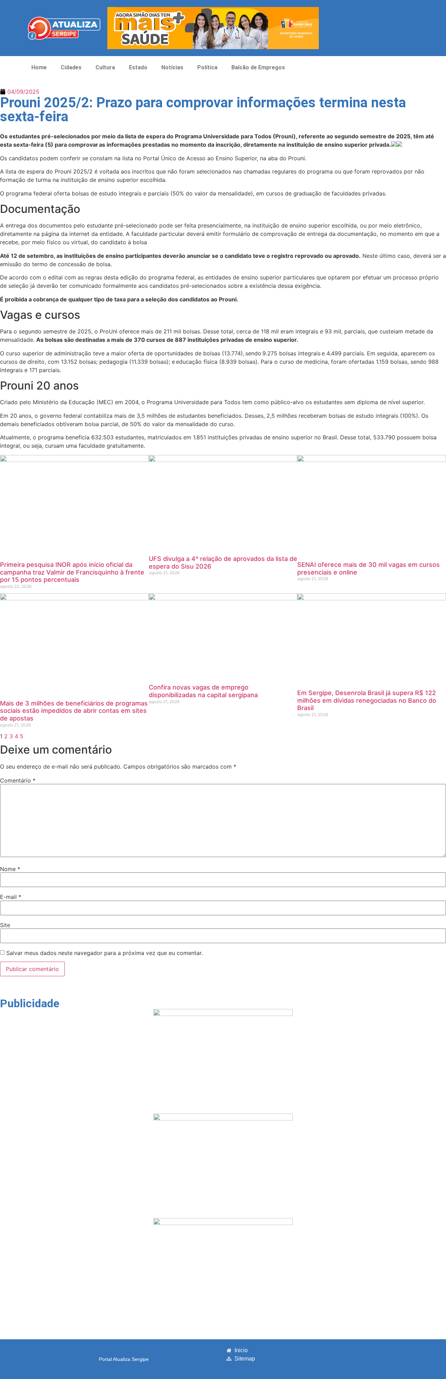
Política (207, 67)
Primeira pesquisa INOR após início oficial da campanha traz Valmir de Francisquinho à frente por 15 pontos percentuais (72, 572)
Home (39, 67)
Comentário (18, 780)
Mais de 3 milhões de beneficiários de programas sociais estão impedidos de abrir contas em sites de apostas (74, 711)
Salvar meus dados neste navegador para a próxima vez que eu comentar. (104, 953)
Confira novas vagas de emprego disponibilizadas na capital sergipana (203, 691)
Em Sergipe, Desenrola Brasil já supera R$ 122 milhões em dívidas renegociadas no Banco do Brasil (366, 700)
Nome (10, 869)
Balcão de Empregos (258, 67)
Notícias (172, 67)
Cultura (105, 67)
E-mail (10, 897)
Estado (138, 67)
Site (5, 925)
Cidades (71, 67)
